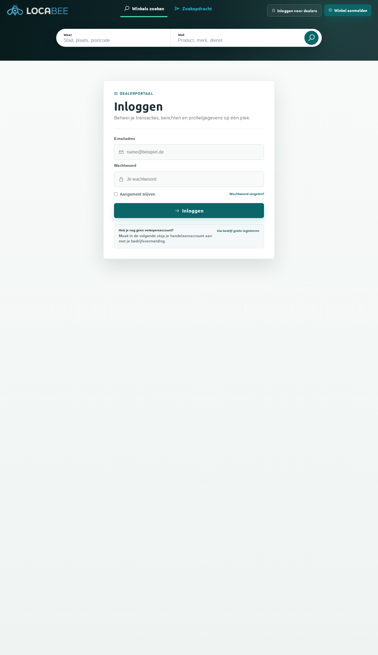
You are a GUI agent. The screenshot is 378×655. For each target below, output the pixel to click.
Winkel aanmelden (350, 10)
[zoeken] (311, 38)
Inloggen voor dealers (297, 10)
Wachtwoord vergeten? (246, 194)
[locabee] (38, 10)
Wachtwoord (125, 165)
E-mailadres (124, 138)
